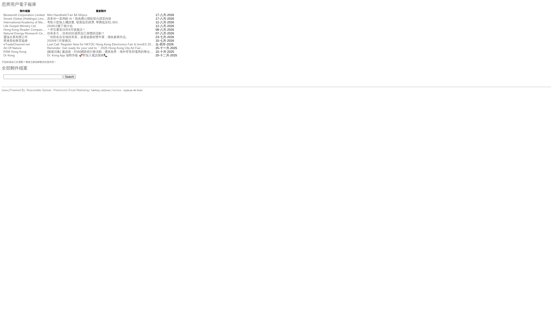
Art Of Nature (12, 48)
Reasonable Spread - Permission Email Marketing (58, 90)
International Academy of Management (29, 22)
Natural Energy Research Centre (25, 33)
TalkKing (95, 90)
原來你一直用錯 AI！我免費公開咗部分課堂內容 (79, 18)
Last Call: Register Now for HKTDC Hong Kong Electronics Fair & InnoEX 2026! (101, 44)
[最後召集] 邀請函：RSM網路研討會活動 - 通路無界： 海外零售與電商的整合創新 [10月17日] (109, 51)
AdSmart (105, 90)
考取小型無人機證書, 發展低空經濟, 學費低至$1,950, (82, 22)
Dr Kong (9, 55)
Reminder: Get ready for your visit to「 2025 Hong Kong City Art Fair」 (95, 48)
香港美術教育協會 (15, 40)
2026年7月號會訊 (59, 40)
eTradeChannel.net (16, 44)
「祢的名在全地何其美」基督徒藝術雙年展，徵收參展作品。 (88, 37)
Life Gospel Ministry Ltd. (20, 26)
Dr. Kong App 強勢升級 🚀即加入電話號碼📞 (77, 55)
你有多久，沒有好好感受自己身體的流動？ (76, 33)
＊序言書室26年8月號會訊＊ (66, 29)
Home (5, 90)
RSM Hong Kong (14, 51)
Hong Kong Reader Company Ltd (26, 29)
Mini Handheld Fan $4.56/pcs (67, 15)
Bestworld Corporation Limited (24, 15)
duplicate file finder (133, 90)
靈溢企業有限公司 (15, 37)
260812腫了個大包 (60, 26)
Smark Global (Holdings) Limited (25, 18)
